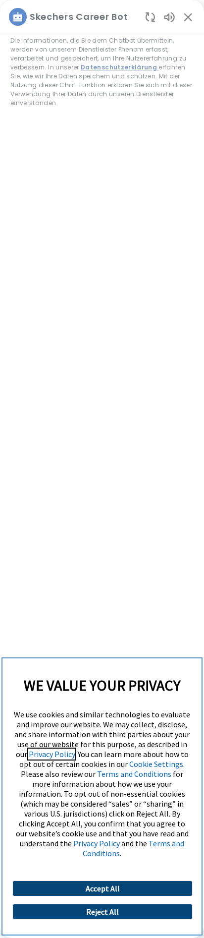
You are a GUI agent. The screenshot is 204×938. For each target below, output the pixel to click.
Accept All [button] (103, 888)
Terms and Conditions (134, 774)
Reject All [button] (102, 912)
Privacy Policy (52, 754)
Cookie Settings (156, 764)
